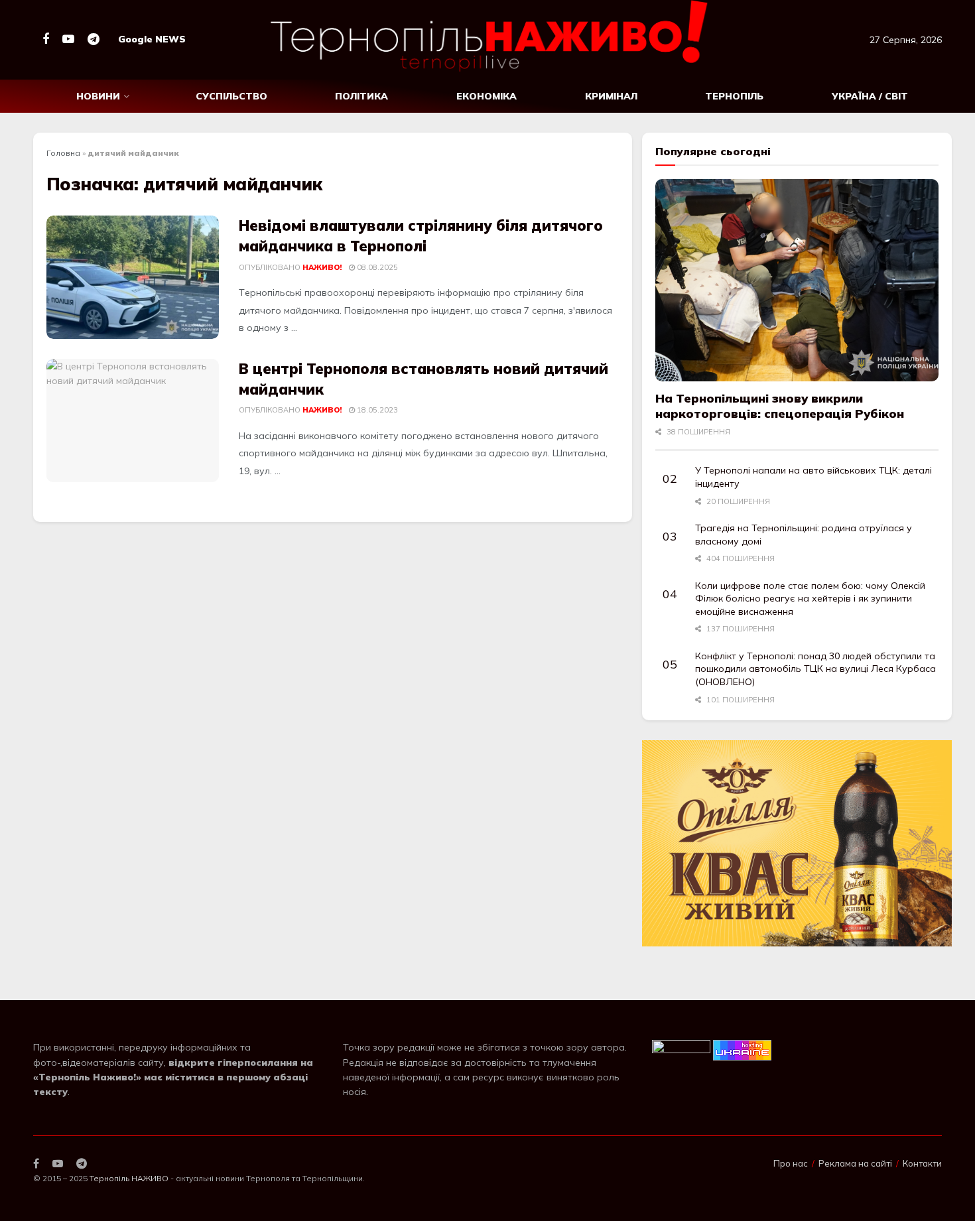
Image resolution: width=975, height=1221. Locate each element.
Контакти (922, 1163)
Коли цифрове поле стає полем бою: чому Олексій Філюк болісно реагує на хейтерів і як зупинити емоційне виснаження (810, 598)
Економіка (486, 96)
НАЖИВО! (322, 267)
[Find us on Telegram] (93, 39)
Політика (361, 96)
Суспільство (231, 96)
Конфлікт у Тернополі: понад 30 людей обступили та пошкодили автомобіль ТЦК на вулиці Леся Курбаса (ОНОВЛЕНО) (815, 669)
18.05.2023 (376, 410)
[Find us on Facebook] (45, 39)
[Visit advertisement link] (797, 843)
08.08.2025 (376, 267)
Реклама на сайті (855, 1163)
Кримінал (611, 96)
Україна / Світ (870, 96)
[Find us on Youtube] (68, 39)
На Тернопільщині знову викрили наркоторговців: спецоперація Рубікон (779, 406)
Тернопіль (734, 96)
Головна (63, 153)
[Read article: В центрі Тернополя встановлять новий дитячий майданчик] (132, 420)
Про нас (790, 1163)
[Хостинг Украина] (742, 1049)
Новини (98, 96)
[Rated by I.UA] (681, 1049)
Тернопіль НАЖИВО (129, 1178)
